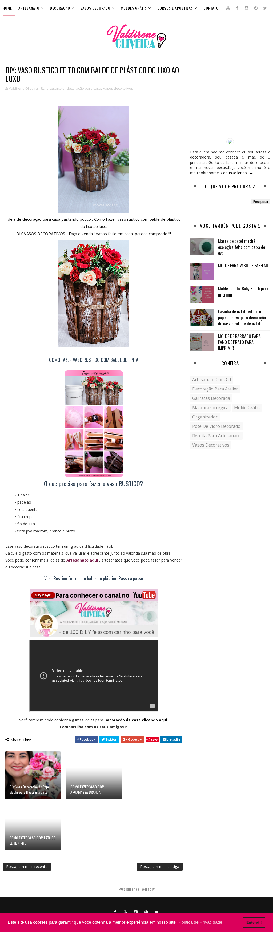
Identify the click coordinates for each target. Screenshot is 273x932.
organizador (205, 417)
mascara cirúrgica (210, 407)
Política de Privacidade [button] (200, 922)
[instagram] (246, 8)
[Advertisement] (230, 99)
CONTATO (211, 8)
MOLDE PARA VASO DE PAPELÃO (243, 265)
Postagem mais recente (26, 866)
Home (7, 8)
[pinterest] (256, 8)
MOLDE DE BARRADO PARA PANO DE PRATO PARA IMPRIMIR (239, 342)
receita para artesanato (216, 436)
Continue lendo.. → (237, 172)
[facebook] (237, 8)
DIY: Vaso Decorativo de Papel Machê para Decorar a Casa (29, 789)
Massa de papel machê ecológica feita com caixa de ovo (241, 247)
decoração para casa (84, 88)
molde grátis (247, 407)
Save (154, 739)
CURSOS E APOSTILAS (175, 8)
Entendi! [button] (254, 922)
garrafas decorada (211, 398)
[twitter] (265, 8)
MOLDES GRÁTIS (134, 8)
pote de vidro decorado (216, 426)
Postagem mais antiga (159, 866)
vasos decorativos (118, 88)
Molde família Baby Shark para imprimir (243, 291)
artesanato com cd (211, 379)
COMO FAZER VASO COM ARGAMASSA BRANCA (87, 789)
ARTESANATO (28, 8)
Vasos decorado (95, 8)
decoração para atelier (215, 389)
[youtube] (228, 8)
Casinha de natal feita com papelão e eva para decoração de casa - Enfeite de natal (242, 317)
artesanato (55, 88)
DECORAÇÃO (60, 8)
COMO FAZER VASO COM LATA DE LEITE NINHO (32, 840)
